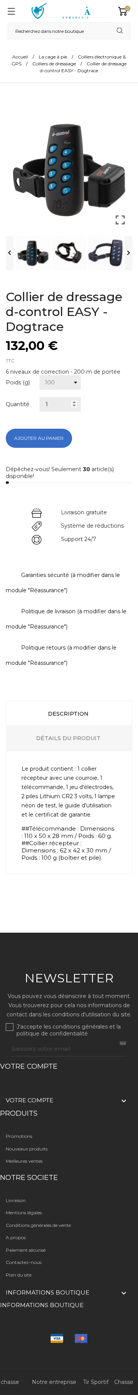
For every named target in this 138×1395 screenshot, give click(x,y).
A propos (16, 1237)
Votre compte (29, 1066)
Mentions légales (24, 1212)
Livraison (16, 1200)
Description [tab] (68, 713)
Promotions (19, 1136)
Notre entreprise (54, 1382)
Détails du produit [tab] (68, 738)
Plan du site (18, 1275)
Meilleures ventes (24, 1161)
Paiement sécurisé (26, 1250)
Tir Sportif (95, 1382)
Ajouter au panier (39, 438)
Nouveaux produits (27, 1149)
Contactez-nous (23, 1262)
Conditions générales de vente (38, 1225)
